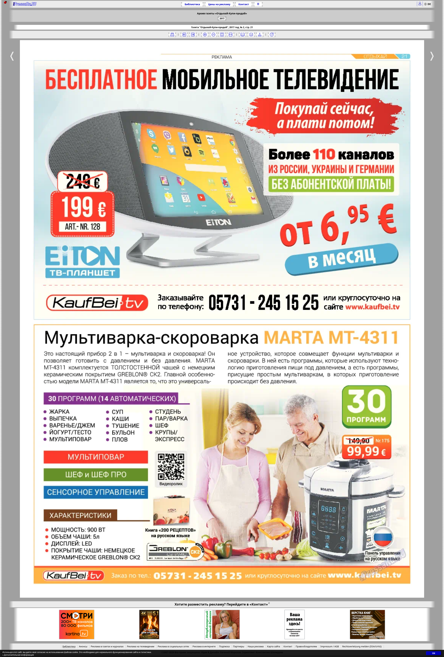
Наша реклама (256, 646)
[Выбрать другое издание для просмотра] (172, 34)
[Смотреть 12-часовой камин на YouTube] (149, 624)
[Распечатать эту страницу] (251, 34)
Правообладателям (306, 646)
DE (429, 4)
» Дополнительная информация (18, 655)
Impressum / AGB (329, 646)
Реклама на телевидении (140, 646)
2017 (222, 18)
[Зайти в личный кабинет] (420, 4)
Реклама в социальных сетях (173, 646)
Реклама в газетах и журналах (107, 646)
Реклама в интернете (204, 646)
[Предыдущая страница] (184, 34)
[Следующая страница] (193, 34)
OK (433, 653)
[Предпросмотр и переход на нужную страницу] (242, 34)
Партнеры (238, 646)
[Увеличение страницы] (205, 34)
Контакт (243, 4)
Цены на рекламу (219, 4)
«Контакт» (259, 604)
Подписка (224, 646)
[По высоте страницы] (222, 34)
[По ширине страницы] (230, 34)
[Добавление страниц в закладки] (271, 34)
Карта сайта (273, 646)
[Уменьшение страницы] (213, 34)
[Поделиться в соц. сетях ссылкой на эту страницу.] (259, 34)
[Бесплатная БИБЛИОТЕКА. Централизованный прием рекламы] (24, 4)
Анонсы (83, 646)
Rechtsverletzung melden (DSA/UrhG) (362, 646)
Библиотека (192, 4)
